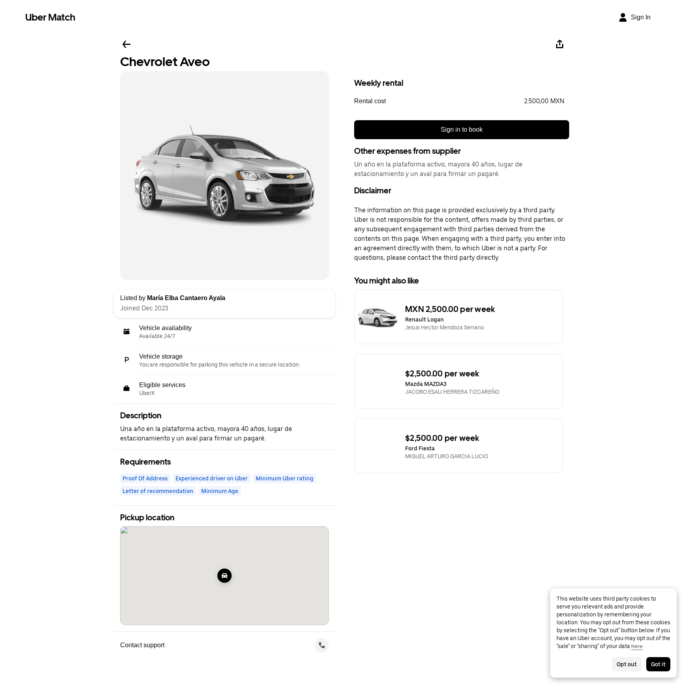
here (637, 646)
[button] (461, 101)
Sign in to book (462, 129)
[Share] (559, 44)
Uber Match (50, 17)
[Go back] (126, 44)
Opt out (627, 664)
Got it (658, 664)
